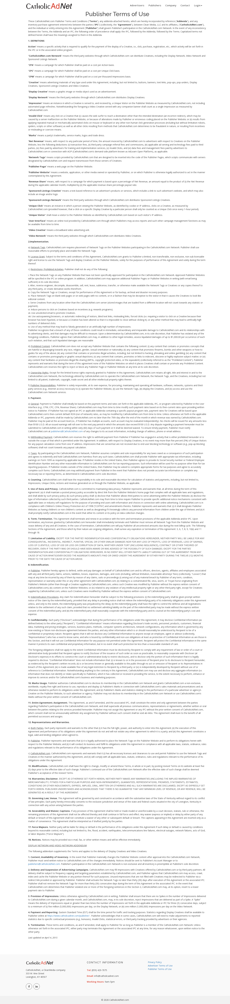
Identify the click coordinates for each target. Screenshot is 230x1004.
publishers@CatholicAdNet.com (67, 431)
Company (170, 5)
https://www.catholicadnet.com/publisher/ (68, 915)
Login (197, 5)
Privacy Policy (155, 962)
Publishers (154, 5)
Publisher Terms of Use (160, 969)
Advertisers (137, 5)
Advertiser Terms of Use (160, 965)
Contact (185, 5)
